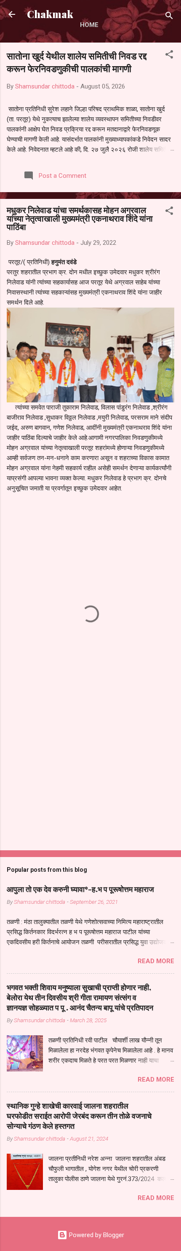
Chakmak (50, 14)
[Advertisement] (90, 778)
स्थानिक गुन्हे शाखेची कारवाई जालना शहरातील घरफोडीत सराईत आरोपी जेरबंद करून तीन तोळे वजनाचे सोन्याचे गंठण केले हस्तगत (79, 1116)
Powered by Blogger (95, 1235)
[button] (169, 55)
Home (89, 25)
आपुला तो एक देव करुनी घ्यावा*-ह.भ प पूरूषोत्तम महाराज (80, 889)
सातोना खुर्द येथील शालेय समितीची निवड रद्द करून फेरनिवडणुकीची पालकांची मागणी (76, 62)
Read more (156, 961)
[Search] (169, 17)
